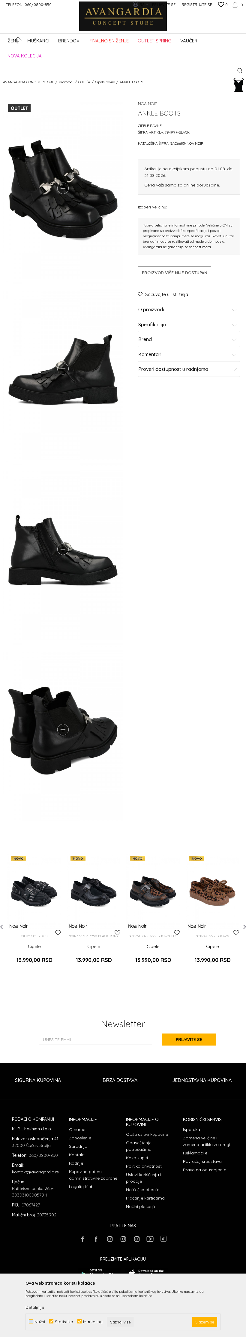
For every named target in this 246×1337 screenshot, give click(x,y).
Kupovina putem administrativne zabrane (93, 1175)
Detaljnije (35, 1307)
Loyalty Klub (81, 1186)
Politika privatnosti (144, 1166)
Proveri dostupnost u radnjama (173, 369)
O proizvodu (152, 310)
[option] (34, 914)
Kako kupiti (137, 1157)
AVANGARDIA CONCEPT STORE (28, 82)
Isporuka (191, 1129)
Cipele (34, 946)
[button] (240, 70)
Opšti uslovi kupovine (147, 1134)
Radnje (76, 1163)
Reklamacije (195, 1153)
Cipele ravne (105, 82)
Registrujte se (197, 4)
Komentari (149, 354)
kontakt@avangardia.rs (35, 1172)
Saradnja (78, 1146)
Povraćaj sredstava (202, 1161)
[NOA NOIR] (18, 926)
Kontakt (77, 1154)
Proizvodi (66, 82)
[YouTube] (150, 1239)
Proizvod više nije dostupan (174, 273)
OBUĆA (84, 82)
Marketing (93, 1321)
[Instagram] (109, 1239)
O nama (77, 1129)
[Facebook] (82, 1239)
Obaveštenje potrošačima (139, 1146)
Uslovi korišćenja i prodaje (143, 1178)
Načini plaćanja (141, 1206)
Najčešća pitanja (143, 1189)
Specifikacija (152, 325)
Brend (145, 339)
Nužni (39, 1321)
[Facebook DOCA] (96, 1239)
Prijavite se (189, 1039)
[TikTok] (163, 1238)
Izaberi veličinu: (152, 206)
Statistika (64, 1321)
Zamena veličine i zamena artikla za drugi (206, 1141)
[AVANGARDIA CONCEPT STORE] (123, 20)
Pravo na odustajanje (204, 1169)
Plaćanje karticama (145, 1198)
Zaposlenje (80, 1138)
